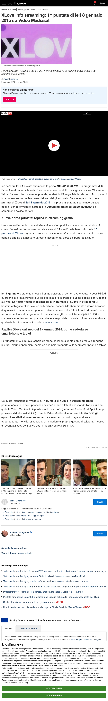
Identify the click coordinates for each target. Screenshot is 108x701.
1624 (59, 651)
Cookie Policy (23, 682)
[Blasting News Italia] (17, 3)
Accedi (103, 3)
